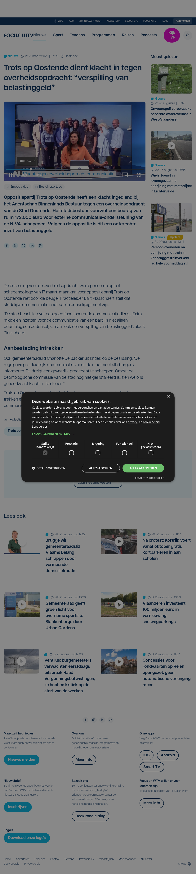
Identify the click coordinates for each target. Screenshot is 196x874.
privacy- (133, 422)
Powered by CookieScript (149, 477)
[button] (98, 433)
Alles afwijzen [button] (100, 468)
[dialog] (98, 437)
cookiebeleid (151, 422)
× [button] (168, 396)
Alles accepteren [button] (143, 468)
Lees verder (39, 426)
